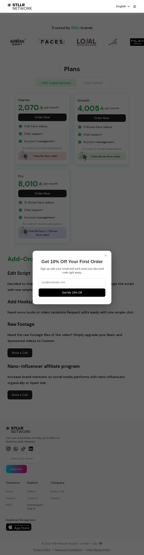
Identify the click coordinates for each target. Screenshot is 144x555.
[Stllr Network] (20, 6)
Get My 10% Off (72, 292)
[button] (123, 6)
